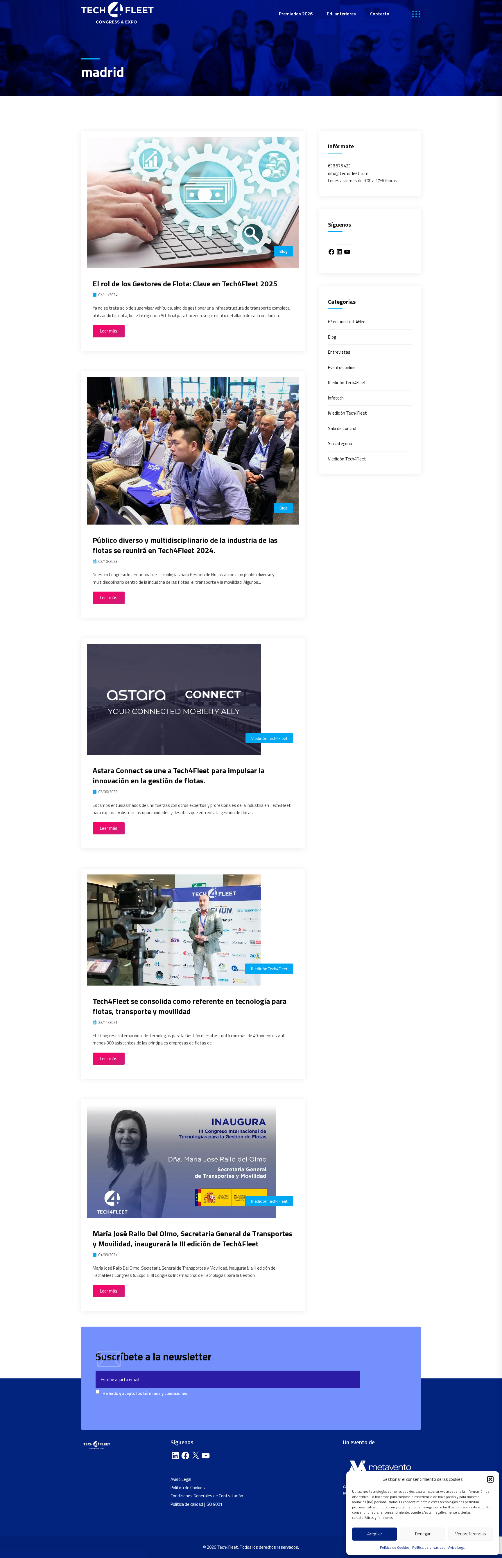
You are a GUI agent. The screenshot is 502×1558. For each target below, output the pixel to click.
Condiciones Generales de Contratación (207, 1495)
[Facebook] (331, 251)
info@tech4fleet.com (348, 173)
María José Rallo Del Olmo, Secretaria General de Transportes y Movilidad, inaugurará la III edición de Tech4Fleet (192, 1238)
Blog (283, 251)
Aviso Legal (456, 1547)
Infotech (336, 398)
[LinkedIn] (339, 251)
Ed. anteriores (341, 13)
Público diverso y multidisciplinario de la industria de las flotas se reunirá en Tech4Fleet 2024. (185, 545)
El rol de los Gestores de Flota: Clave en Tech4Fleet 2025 (185, 283)
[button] (490, 1479)
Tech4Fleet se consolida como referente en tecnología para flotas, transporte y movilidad (189, 1006)
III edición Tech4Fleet (269, 969)
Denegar (423, 1533)
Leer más (108, 331)
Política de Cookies (394, 1547)
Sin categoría (340, 443)
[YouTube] (347, 251)
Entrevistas (339, 352)
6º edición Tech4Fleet (347, 321)
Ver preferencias (470, 1533)
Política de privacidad (428, 1547)
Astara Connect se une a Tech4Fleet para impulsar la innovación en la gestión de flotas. (178, 775)
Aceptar (374, 1533)
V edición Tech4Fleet (269, 738)
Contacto (379, 13)
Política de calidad (187, 1504)
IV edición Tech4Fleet (347, 413)
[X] (195, 1455)
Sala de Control (342, 428)
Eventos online (342, 367)
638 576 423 (339, 165)
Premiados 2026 (296, 13)
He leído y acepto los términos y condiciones (145, 1393)
